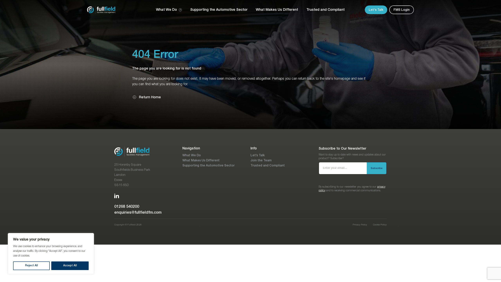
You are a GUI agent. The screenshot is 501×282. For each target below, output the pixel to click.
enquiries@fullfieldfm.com (137, 212)
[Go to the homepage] (101, 10)
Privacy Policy (360, 225)
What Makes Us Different (201, 160)
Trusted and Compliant (267, 165)
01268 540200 (126, 207)
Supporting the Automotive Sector (208, 165)
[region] (51, 253)
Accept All (70, 265)
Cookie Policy (380, 225)
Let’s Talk (257, 155)
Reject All (31, 265)
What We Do (191, 155)
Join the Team (261, 160)
